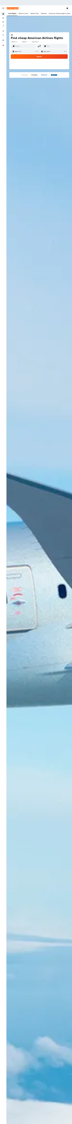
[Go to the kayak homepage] (12, 8)
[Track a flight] (3, 35)
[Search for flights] (3, 14)
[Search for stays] (3, 18)
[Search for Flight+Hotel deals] (3, 26)
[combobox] (35, 42)
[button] (3, 8)
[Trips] (3, 40)
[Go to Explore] (3, 31)
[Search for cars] (3, 22)
